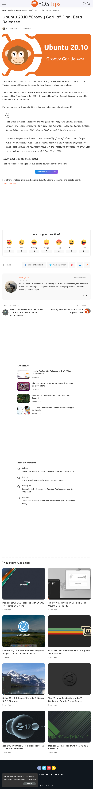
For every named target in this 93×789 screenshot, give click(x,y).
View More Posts (80, 277)
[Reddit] (87, 265)
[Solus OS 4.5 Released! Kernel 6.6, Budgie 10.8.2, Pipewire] (23, 679)
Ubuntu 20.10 (14, 28)
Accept (29, 784)
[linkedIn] (80, 265)
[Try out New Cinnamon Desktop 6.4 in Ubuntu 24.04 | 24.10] (69, 584)
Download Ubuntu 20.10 (46, 172)
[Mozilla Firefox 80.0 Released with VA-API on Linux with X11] (23, 374)
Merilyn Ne (24, 277)
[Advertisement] (46, 207)
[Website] (83, 295)
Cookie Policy (31, 779)
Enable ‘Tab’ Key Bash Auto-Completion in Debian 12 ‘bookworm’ (48, 471)
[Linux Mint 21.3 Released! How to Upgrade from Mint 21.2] (69, 631)
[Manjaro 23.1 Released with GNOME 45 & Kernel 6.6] (69, 727)
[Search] (88, 3)
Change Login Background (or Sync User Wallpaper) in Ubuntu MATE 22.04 (47, 490)
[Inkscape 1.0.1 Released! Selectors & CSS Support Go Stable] (23, 410)
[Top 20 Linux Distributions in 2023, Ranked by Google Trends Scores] (69, 679)
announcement (9, 183)
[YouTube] (49, 768)
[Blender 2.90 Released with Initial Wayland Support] (23, 398)
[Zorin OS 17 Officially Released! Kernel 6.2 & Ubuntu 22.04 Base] (23, 727)
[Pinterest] (72, 265)
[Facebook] (86, 295)
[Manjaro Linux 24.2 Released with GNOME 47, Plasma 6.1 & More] (23, 584)
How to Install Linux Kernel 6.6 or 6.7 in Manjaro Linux (43, 480)
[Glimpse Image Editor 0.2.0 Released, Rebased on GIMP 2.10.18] (23, 386)
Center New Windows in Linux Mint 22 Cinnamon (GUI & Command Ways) (48, 502)
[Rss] (54, 768)
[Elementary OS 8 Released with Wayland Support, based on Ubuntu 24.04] (23, 631)
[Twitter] (44, 768)
